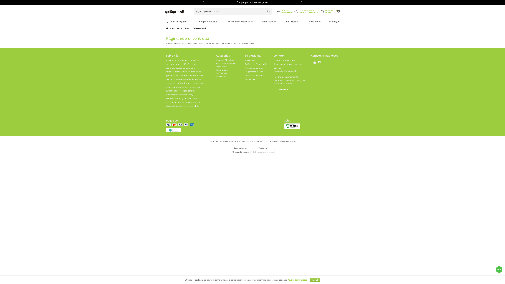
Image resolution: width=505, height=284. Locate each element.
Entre (302, 13)
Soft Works (221, 73)
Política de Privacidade (256, 64)
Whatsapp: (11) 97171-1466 (289, 64)
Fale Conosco (284, 89)
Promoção (221, 76)
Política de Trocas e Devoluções (254, 77)
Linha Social (221, 66)
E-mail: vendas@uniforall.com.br (285, 69)
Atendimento (251, 60)
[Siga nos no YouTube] (314, 62)
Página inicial (176, 28)
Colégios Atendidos (225, 60)
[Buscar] (268, 11)
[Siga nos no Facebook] (310, 62)
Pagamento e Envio (254, 72)
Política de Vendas (254, 68)
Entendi (315, 280)
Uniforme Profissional (226, 63)
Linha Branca (222, 70)
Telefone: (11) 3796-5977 (287, 60)
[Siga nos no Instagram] (319, 62)
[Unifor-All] (175, 11)
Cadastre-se (313, 13)
